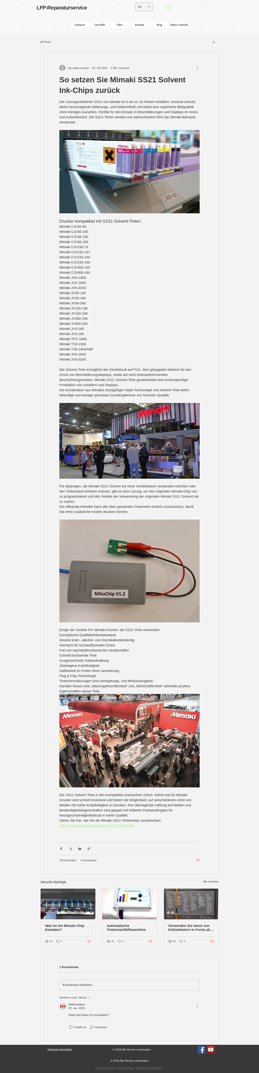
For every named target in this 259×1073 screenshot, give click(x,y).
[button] (169, 7)
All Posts (45, 41)
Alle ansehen (211, 881)
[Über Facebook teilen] (61, 848)
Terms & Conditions (149, 1068)
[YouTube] (210, 1049)
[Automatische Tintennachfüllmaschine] (129, 904)
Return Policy (125, 1068)
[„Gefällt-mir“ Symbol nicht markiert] (70, 1027)
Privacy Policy (105, 1068)
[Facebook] (201, 1049)
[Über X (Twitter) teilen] (70, 848)
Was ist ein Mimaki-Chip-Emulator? (65, 928)
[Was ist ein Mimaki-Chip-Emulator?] (68, 904)
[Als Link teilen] (89, 848)
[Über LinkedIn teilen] (80, 848)
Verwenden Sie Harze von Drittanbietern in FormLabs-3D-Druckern (190, 928)
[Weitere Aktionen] (197, 68)
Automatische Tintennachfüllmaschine (126, 928)
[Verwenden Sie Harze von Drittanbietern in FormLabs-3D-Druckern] (191, 904)
